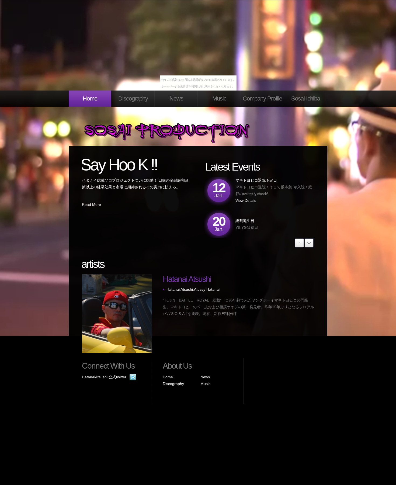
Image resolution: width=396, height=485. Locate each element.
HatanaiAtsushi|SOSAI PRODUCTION (179, 134)
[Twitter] (133, 377)
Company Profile (262, 98)
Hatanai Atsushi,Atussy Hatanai (193, 289)
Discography (133, 98)
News (176, 98)
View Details (245, 200)
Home (90, 98)
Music (219, 98)
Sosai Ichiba (305, 98)
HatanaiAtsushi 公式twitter (104, 377)
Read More (91, 204)
